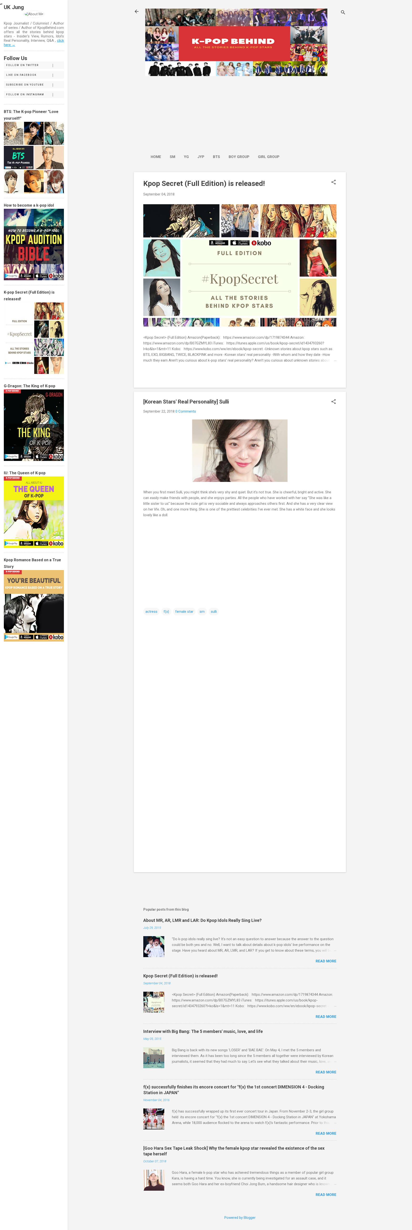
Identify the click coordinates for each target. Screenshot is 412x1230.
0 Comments (185, 411)
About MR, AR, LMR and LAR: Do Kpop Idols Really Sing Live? (202, 920)
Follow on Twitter (22, 65)
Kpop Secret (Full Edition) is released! (204, 183)
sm (202, 611)
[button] (333, 182)
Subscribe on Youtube (25, 84)
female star (184, 611)
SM (172, 157)
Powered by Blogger (240, 1217)
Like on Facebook (21, 75)
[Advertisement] (215, 112)
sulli (214, 611)
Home (156, 157)
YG (186, 157)
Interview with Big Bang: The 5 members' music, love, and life (203, 1031)
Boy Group (239, 157)
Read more (326, 961)
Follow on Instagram (25, 94)
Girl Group (268, 157)
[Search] (343, 13)
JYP (200, 157)
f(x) (166, 611)
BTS (216, 157)
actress (151, 611)
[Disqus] (240, 676)
